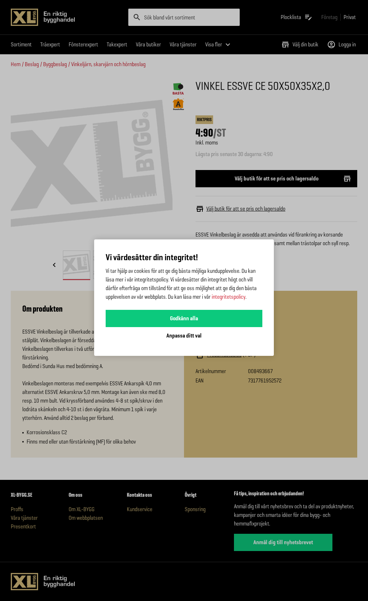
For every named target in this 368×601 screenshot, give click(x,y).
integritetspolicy (228, 296)
